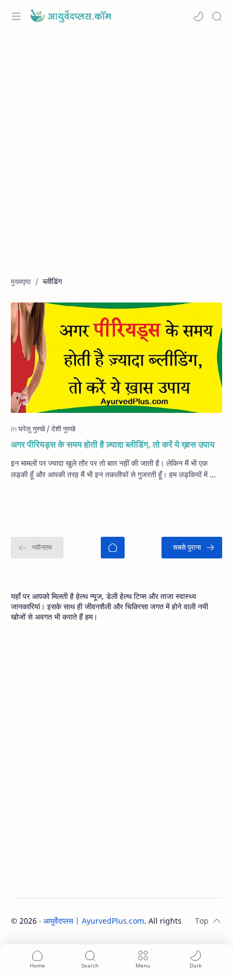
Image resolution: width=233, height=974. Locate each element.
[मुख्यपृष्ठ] (113, 547)
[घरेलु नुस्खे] (34, 428)
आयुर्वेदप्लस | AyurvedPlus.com (93, 921)
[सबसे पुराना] (191, 547)
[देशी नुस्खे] (63, 428)
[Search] (217, 16)
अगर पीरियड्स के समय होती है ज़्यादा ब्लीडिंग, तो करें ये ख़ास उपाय (113, 444)
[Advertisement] (116, 159)
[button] (198, 16)
